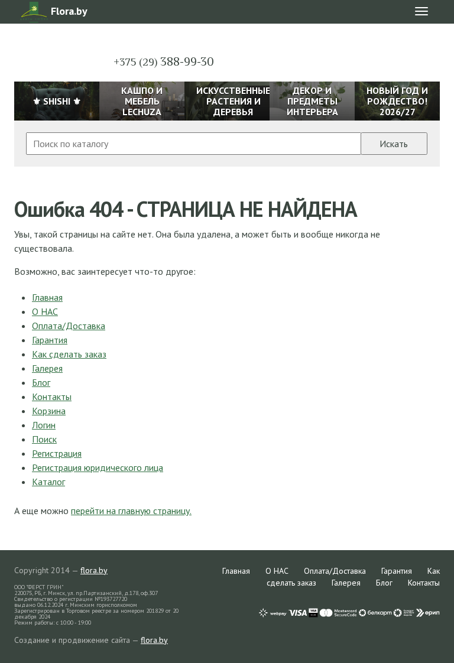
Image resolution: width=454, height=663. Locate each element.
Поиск (44, 439)
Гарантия (49, 340)
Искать (394, 144)
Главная (47, 297)
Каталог (48, 482)
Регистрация (57, 453)
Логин (44, 425)
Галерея (47, 368)
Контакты (52, 396)
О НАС (45, 311)
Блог (41, 382)
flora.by (94, 570)
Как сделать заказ (69, 354)
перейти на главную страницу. (131, 510)
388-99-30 (164, 61)
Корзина (49, 411)
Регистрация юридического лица (97, 467)
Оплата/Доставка (68, 326)
